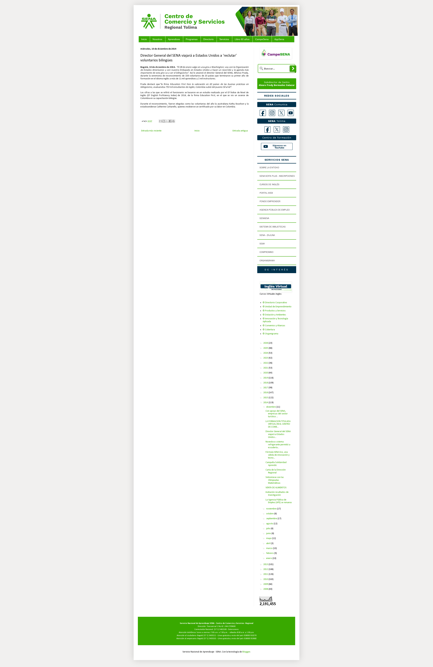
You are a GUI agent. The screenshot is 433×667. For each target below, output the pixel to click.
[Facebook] (263, 113)
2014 (266, 402)
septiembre (272, 518)
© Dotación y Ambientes (274, 315)
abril (268, 543)
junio (268, 533)
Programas (192, 39)
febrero (270, 553)
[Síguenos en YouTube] (277, 146)
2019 (266, 378)
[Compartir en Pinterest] (173, 121)
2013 (266, 564)
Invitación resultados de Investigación (277, 493)
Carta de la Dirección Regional (276, 471)
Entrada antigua (240, 131)
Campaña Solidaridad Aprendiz (276, 464)
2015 (266, 397)
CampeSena (262, 39)
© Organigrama (270, 333)
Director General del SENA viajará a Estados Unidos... (278, 434)
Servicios (224, 39)
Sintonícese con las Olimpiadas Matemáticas (275, 480)
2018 (266, 383)
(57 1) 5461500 (220, 629)
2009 (266, 584)
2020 (266, 373)
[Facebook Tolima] (267, 129)
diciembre (271, 407)
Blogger (246, 652)
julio (268, 528)
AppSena (279, 39)
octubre (270, 513)
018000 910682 (250, 639)
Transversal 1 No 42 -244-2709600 (221, 626)
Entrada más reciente (151, 131)
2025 (266, 348)
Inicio (144, 39)
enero (269, 558)
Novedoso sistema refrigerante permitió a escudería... (278, 445)
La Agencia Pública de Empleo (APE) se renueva (279, 501)
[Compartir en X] (167, 121)
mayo (269, 538)
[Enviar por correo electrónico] (160, 121)
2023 (266, 358)
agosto (270, 523)
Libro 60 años (242, 39)
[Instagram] (272, 113)
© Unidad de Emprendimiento (277, 306)
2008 (266, 589)
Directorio (208, 39)
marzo (269, 548)
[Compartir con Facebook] (170, 121)
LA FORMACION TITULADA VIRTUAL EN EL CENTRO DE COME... (278, 424)
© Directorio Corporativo (275, 302)
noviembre (271, 509)
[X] (281, 113)
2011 (266, 574)
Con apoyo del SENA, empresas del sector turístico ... (277, 414)
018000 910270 (250, 636)
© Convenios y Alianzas (274, 325)
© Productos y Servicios (274, 310)
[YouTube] (291, 113)
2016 (266, 392)
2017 (266, 387)
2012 (266, 569)
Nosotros (157, 39)
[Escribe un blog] (163, 121)
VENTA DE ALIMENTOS (276, 487)
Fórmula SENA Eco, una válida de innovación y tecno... (277, 455)
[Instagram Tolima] (286, 129)
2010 (266, 579)
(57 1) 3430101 (210, 639)
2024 (266, 353)
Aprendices (174, 39)
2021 (266, 368)
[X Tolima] (277, 129)
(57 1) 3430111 (209, 636)
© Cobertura (269, 329)
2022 (266, 363)
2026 (266, 343)
